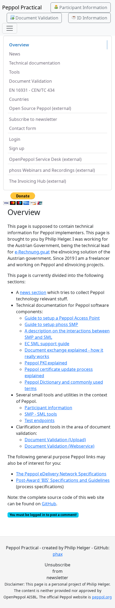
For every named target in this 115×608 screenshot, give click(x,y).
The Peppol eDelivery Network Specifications (61, 474)
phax (58, 554)
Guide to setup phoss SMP (51, 324)
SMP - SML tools (41, 414)
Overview (19, 45)
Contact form (22, 128)
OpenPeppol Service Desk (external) (45, 159)
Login (14, 139)
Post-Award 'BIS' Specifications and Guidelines (63, 480)
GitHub (49, 504)
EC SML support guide (47, 344)
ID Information (91, 18)
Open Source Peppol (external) (40, 108)
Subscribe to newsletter (33, 119)
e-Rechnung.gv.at (32, 252)
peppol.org (102, 596)
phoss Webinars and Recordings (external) (52, 170)
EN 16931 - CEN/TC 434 (32, 90)
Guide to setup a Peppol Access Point (62, 318)
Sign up (16, 148)
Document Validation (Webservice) (59, 446)
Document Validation (36, 18)
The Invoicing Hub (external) (37, 181)
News (14, 54)
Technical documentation (34, 63)
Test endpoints (40, 420)
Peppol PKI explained (46, 363)
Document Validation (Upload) (55, 440)
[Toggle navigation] (9, 28)
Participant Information (82, 7)
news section (33, 292)
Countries (19, 99)
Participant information (48, 408)
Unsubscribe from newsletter (57, 571)
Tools (14, 72)
